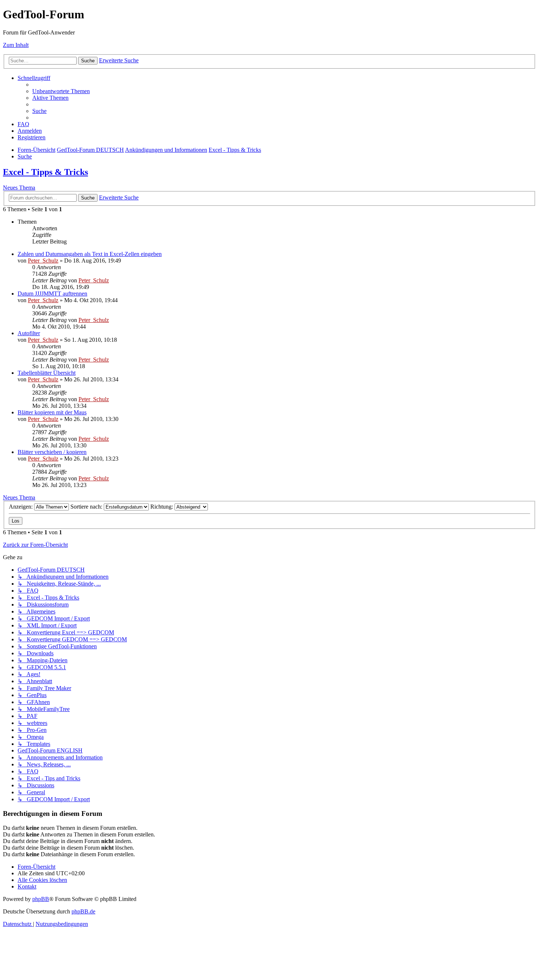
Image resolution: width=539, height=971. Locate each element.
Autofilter (29, 333)
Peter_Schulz (43, 260)
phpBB (40, 899)
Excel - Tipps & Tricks (45, 172)
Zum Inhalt (16, 45)
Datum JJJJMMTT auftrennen (52, 293)
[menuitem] (61, 91)
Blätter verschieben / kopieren (52, 452)
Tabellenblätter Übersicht (47, 373)
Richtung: (162, 506)
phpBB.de (83, 911)
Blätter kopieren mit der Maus (52, 412)
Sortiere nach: (87, 506)
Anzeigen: (21, 506)
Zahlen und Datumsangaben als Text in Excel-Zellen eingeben (90, 254)
